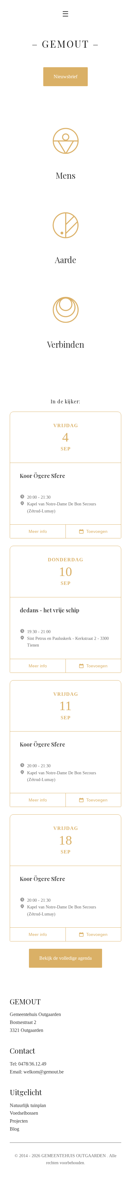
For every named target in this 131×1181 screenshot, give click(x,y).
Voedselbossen (24, 1113)
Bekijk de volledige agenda (65, 958)
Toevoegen (97, 531)
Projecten (19, 1121)
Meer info (38, 531)
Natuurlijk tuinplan (28, 1105)
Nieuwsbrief (65, 76)
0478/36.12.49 (32, 1063)
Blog (14, 1128)
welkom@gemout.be (43, 1071)
